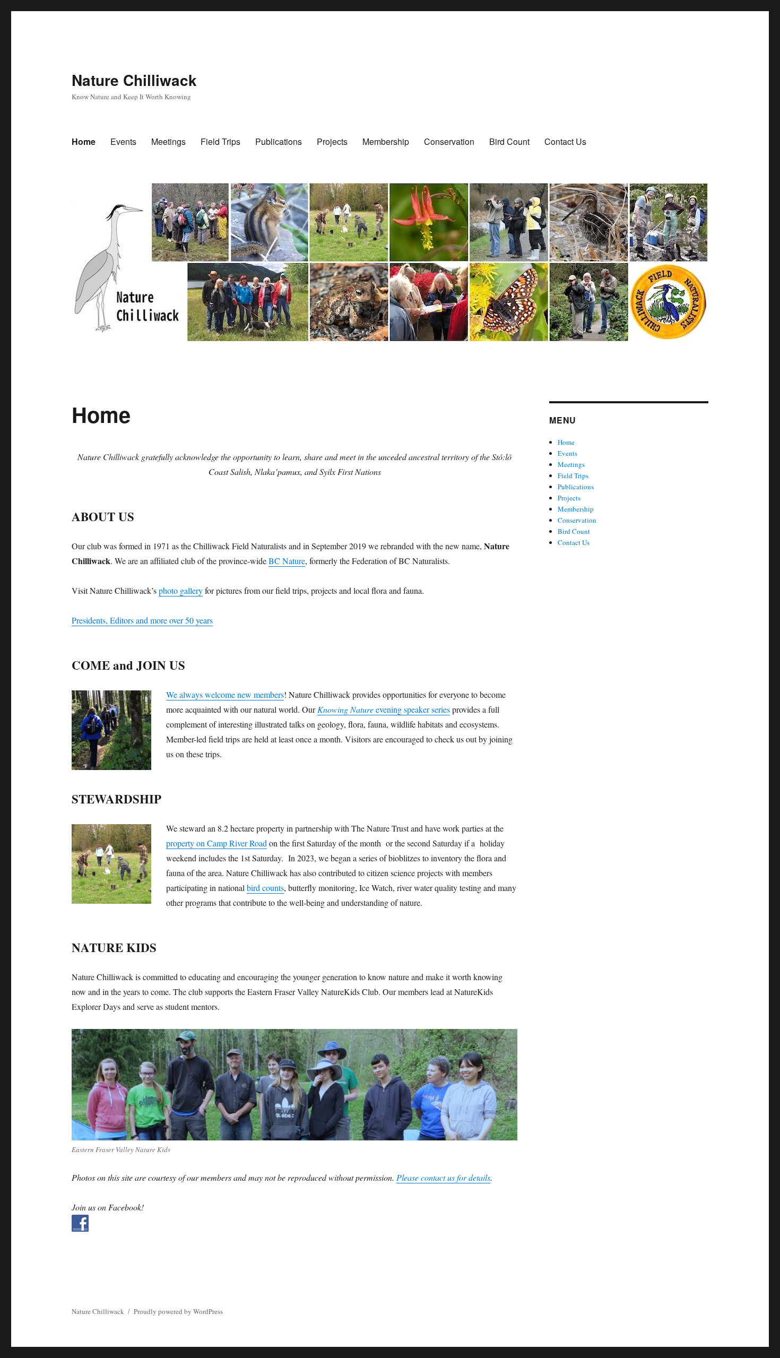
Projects (332, 141)
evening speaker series (383, 709)
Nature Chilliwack (134, 80)
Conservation (449, 141)
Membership (385, 141)
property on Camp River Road (216, 843)
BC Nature (286, 560)
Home (84, 141)
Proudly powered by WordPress (178, 1311)
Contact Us (565, 141)
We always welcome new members (225, 694)
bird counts (265, 887)
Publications (278, 141)
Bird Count (509, 141)
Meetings (168, 141)
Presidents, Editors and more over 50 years (142, 620)
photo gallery (181, 590)
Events (123, 141)
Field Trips (220, 141)
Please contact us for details (443, 1177)
